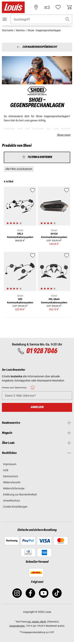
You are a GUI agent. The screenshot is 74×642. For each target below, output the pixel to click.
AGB (5, 470)
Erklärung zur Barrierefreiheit (20, 494)
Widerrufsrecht (11, 482)
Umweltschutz (11, 500)
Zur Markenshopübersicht (39, 47)
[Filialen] (36, 7)
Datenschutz (10, 476)
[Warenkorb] (69, 7)
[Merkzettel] (58, 7)
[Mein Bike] (47, 7)
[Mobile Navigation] (5, 19)
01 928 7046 (41, 351)
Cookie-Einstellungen (15, 506)
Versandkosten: (17, 626)
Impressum (9, 464)
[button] (67, 19)
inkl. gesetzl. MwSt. (36, 621)
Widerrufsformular (14, 488)
